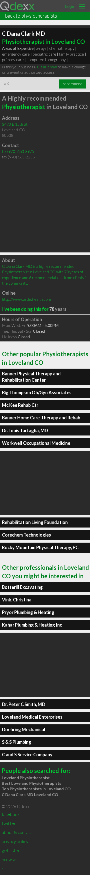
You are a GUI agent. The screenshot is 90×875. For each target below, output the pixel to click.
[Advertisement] (45, 207)
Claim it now (47, 67)
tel (18, 151)
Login (69, 6)
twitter (9, 823)
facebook (11, 814)
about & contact (17, 832)
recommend (72, 83)
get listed (11, 850)
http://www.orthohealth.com (26, 299)
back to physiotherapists (31, 16)
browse (9, 859)
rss (5, 868)
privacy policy (15, 841)
